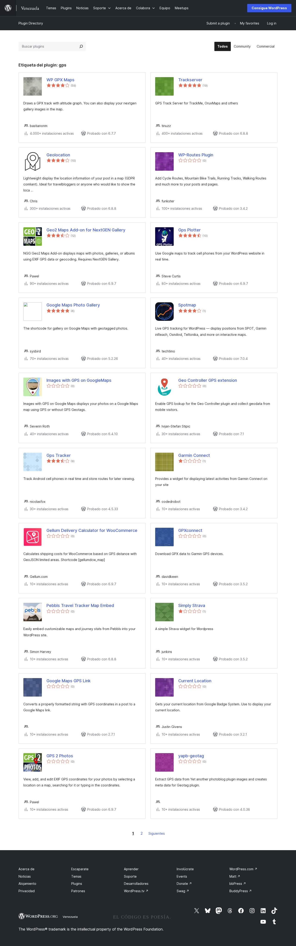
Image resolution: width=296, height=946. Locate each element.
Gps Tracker (58, 455)
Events (182, 876)
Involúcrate (185, 869)
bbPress (237, 883)
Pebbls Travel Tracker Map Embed (80, 605)
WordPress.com (243, 869)
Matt (234, 876)
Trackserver (190, 79)
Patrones (78, 891)
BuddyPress (240, 891)
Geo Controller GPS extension (208, 380)
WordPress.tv (136, 891)
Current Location (194, 680)
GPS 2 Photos (59, 755)
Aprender (131, 869)
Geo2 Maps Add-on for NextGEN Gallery (85, 229)
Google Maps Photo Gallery (73, 305)
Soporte (130, 876)
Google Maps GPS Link (68, 680)
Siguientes (156, 833)
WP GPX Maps (60, 79)
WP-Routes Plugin (195, 154)
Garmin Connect (194, 455)
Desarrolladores (136, 883)
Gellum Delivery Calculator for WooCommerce (91, 530)
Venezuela (70, 917)
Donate (184, 883)
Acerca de (26, 869)
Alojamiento (27, 883)
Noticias (24, 876)
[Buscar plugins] (81, 46)
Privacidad (26, 891)
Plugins (76, 883)
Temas (76, 876)
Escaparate (80, 869)
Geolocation (58, 154)
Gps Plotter (189, 229)
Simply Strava (191, 605)
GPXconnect (190, 530)
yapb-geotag (191, 755)
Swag (183, 891)
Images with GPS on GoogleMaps (78, 380)
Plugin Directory (30, 23)
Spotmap (187, 305)
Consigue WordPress (269, 8)
